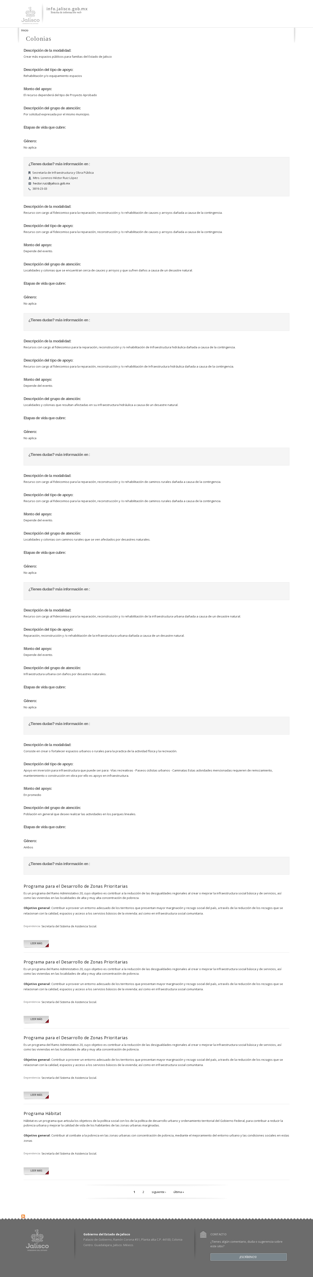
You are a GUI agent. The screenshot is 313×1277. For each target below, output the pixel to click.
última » (178, 1192)
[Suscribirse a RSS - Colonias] (23, 1215)
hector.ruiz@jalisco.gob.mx (51, 183)
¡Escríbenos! (248, 1257)
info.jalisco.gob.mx (67, 8)
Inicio (24, 30)
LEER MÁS (36, 943)
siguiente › (159, 1192)
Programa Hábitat (42, 1113)
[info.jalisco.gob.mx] (30, 21)
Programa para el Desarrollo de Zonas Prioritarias (76, 886)
